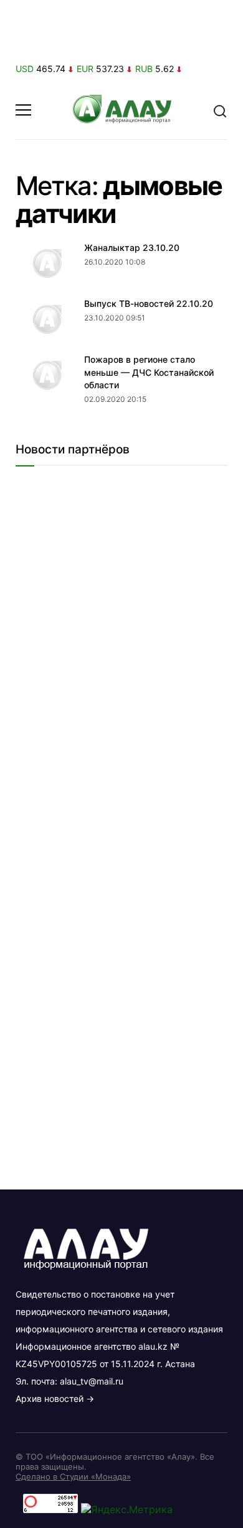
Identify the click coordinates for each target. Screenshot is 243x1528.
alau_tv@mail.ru (91, 1381)
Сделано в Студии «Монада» (73, 1476)
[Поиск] (219, 110)
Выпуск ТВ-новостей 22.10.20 (148, 303)
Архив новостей (49, 1398)
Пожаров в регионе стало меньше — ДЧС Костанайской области (149, 372)
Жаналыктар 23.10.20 (131, 247)
